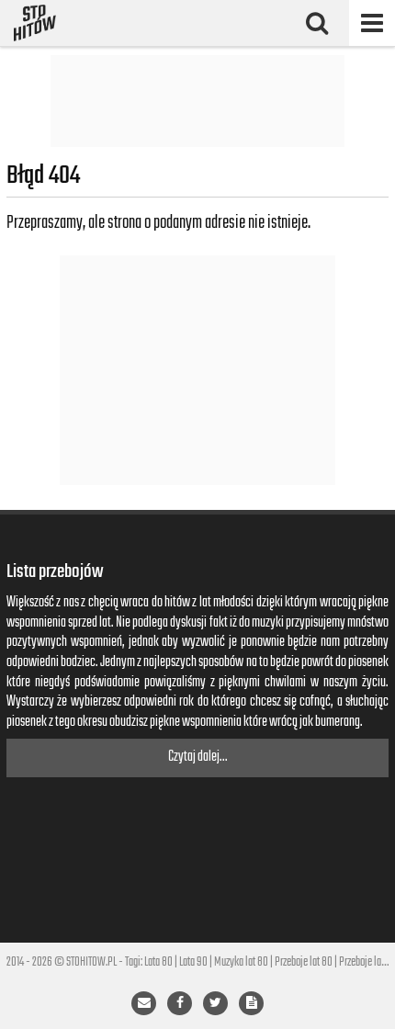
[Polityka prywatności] (251, 1003)
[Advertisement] (197, 101)
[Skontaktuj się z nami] (143, 1003)
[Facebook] (179, 1003)
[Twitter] (215, 1003)
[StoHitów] (35, 23)
